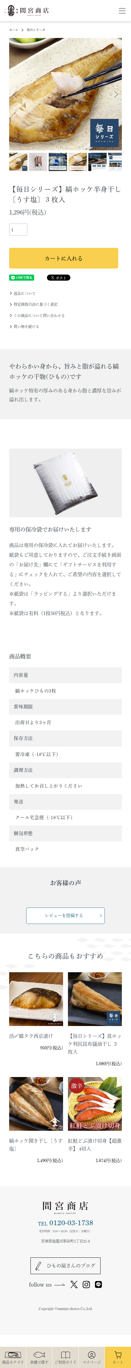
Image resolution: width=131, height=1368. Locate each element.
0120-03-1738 (65, 1222)
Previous (16, 94)
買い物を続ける (26, 326)
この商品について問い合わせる (39, 315)
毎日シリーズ (36, 29)
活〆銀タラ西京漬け (31, 1036)
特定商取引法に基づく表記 (36, 304)
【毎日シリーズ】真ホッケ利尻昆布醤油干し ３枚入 (95, 1044)
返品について (25, 293)
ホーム (13, 29)
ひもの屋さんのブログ (71, 1265)
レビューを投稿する (64, 915)
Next (115, 94)
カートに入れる (63, 258)
